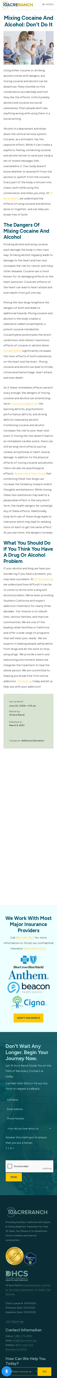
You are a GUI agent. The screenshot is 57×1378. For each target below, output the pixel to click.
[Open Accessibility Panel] (7, 1371)
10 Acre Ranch (43, 579)
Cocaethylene (12, 351)
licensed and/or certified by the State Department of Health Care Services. (28, 1290)
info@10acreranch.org (24, 1340)
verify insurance (28, 1017)
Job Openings (15, 1321)
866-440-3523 (25, 937)
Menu (50, 4)
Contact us (25, 681)
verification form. (35, 948)
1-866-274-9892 (23, 1336)
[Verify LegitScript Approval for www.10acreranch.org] (30, 1264)
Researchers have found (30, 473)
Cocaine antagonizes (25, 403)
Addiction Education (32, 740)
